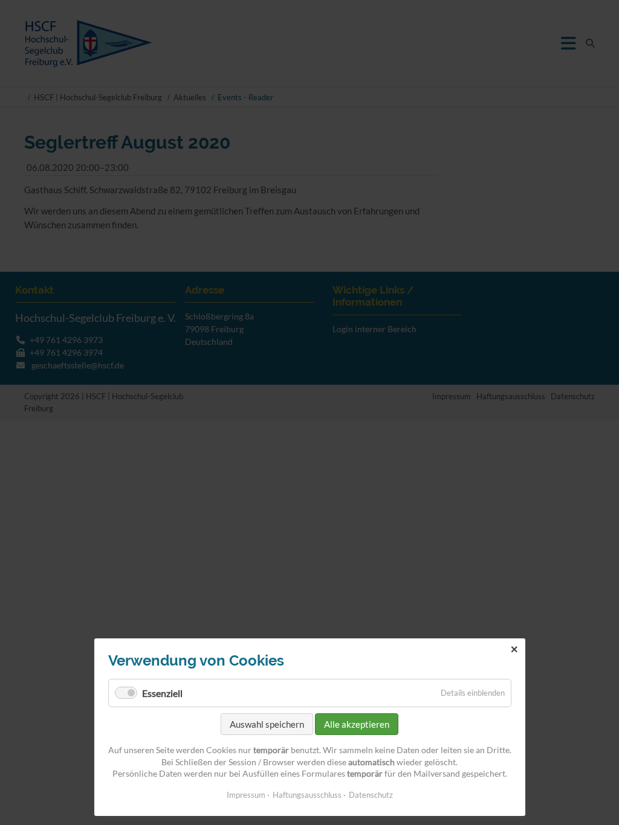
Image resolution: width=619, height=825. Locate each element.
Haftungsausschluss (307, 795)
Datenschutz (371, 795)
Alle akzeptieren (356, 724)
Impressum (246, 795)
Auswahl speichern (267, 724)
